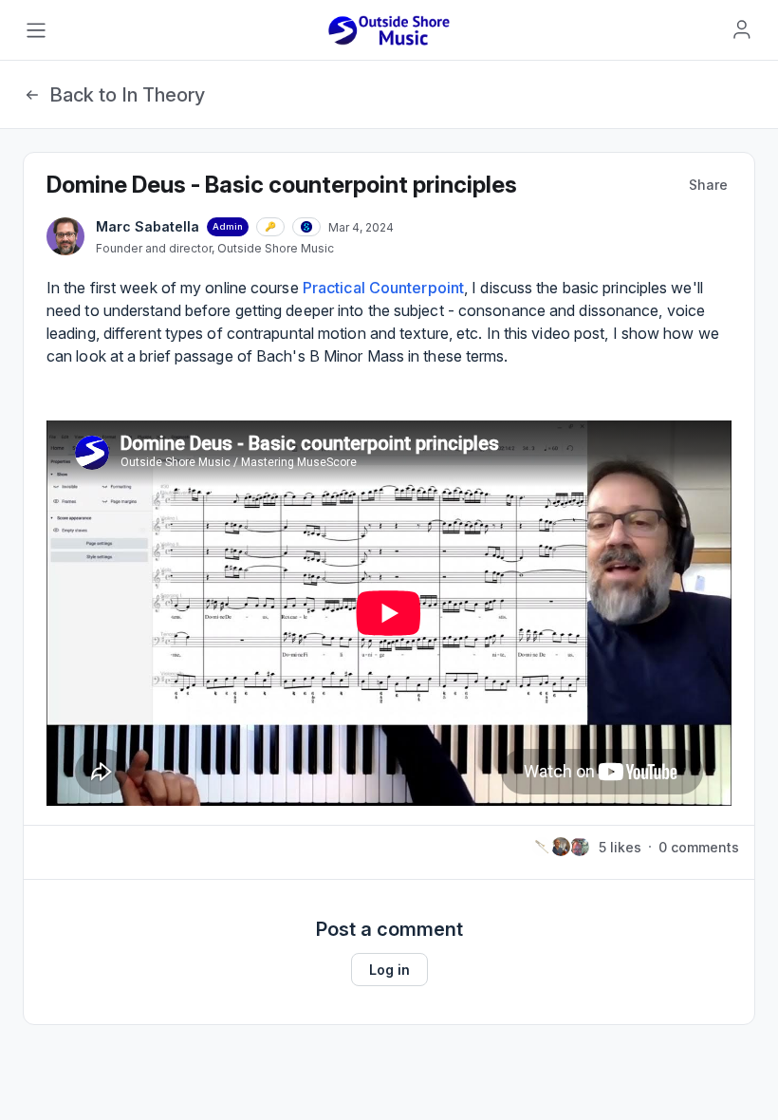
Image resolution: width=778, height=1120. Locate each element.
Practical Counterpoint (383, 287)
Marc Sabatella (147, 226)
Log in (389, 969)
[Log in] (742, 29)
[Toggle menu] (36, 30)
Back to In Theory (127, 95)
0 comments (698, 847)
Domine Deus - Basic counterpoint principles (281, 184)
